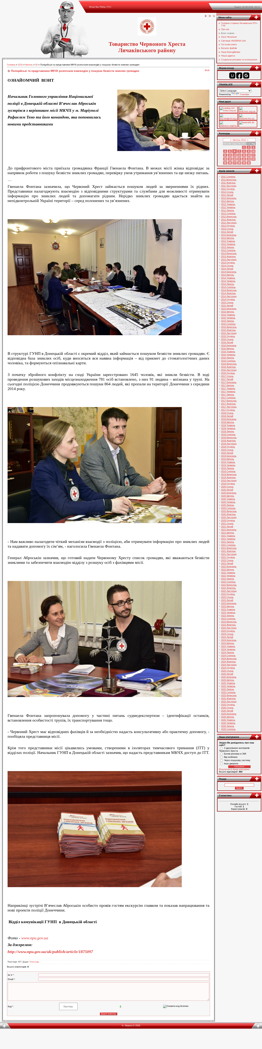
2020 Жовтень (228, 514)
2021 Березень (228, 529)
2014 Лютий (227, 268)
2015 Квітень (227, 311)
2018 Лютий (227, 416)
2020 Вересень (229, 511)
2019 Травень (228, 462)
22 (244, 159)
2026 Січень (227, 707)
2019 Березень (228, 456)
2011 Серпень (228, 176)
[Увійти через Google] (246, 75)
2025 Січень (227, 671)
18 (225, 159)
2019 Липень (227, 468)
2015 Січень (227, 302)
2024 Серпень (228, 655)
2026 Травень (228, 720)
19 (230, 159)
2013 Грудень (228, 262)
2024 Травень (228, 646)
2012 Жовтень (228, 219)
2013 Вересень (229, 253)
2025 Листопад (228, 701)
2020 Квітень (227, 496)
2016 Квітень (227, 348)
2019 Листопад (228, 480)
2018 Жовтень (228, 440)
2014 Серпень (228, 287)
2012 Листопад (228, 222)
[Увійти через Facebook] (239, 75)
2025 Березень (228, 677)
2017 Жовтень (228, 404)
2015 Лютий (227, 305)
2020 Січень (227, 486)
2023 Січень (227, 597)
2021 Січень (227, 523)
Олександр (34, 962)
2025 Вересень (229, 695)
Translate (244, 94)
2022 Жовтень (228, 588)
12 (230, 155)
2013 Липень (227, 247)
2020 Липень (227, 505)
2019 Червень (228, 465)
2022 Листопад (228, 591)
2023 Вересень (229, 621)
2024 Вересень (229, 658)
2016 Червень (228, 354)
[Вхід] (214, 16)
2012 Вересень (229, 216)
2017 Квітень (227, 385)
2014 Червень (228, 281)
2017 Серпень (228, 397)
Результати (225, 769)
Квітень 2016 (239, 140)
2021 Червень (228, 539)
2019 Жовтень (228, 477)
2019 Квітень (227, 459)
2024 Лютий (227, 637)
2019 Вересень (229, 474)
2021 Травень (228, 536)
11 (225, 155)
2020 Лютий (227, 489)
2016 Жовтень (228, 367)
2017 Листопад (228, 407)
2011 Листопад (228, 186)
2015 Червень (228, 318)
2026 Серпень (228, 729)
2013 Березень (228, 235)
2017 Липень (227, 394)
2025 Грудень (228, 704)
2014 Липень (227, 284)
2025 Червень (228, 686)
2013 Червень (228, 244)
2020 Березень (228, 493)
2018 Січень (227, 413)
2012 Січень (227, 192)
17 (253, 155)
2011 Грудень (228, 189)
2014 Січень (227, 265)
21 (239, 159)
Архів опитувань (241, 769)
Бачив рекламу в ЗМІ (235, 753)
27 (234, 163)
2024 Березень (228, 640)
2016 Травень (228, 351)
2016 (20, 64)
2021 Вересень (229, 548)
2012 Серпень (228, 213)
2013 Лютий (227, 232)
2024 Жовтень (228, 661)
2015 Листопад (228, 333)
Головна (11, 64)
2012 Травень (228, 204)
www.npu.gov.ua (34, 938)
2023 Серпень (228, 618)
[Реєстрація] (210, 16)
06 (36, 64)
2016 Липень (227, 357)
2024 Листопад (228, 664)
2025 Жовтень (228, 698)
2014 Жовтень (228, 293)
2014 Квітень (227, 275)
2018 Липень (227, 431)
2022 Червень (228, 575)
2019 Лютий (227, 453)
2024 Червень (228, 649)
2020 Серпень (228, 508)
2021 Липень (227, 542)
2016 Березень (228, 345)
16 (248, 155)
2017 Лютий (227, 379)
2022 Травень (228, 572)
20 (234, 159)
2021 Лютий (227, 526)
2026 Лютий (227, 710)
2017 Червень (228, 391)
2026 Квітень (227, 717)
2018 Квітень (227, 422)
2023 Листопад (228, 628)
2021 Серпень (228, 545)
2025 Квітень (227, 680)
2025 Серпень (228, 692)
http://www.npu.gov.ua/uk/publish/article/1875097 (50, 951)
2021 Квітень (227, 532)
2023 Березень (228, 603)
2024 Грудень (228, 668)
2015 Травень (228, 315)
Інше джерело (231, 763)
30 (248, 163)
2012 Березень (228, 198)
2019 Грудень (228, 483)
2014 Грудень (228, 299)
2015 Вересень (229, 327)
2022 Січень (227, 560)
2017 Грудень (228, 410)
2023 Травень (228, 609)
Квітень (29, 64)
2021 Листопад (228, 554)
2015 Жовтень (228, 330)
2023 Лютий (227, 600)
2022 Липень (227, 579)
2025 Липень (227, 689)
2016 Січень (227, 339)
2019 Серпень (228, 471)
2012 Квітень (227, 201)
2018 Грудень (228, 447)
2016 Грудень (228, 373)
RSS (109, 7)
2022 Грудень (228, 594)
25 (225, 163)
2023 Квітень (227, 606)
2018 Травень (228, 425)
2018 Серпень (228, 434)
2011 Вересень (228, 179)
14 (239, 155)
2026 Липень (227, 726)
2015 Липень (227, 321)
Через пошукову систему (237, 760)
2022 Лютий (227, 563)
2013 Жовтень (228, 256)
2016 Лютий (227, 342)
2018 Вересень (229, 437)
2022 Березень (228, 566)
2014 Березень (228, 272)
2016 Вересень (229, 364)
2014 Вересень (229, 290)
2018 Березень (228, 419)
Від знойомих (231, 757)
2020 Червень (228, 502)
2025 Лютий (227, 674)
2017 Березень (228, 382)
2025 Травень (228, 683)
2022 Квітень (227, 569)
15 (244, 155)
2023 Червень (228, 612)
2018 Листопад (228, 443)
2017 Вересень (229, 400)
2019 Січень (227, 450)
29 (244, 163)
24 (253, 159)
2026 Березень (228, 714)
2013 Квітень (227, 238)
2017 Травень (228, 388)
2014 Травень (228, 278)
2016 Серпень (228, 361)
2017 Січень (227, 376)
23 (248, 159)
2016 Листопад (228, 370)
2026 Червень (228, 723)
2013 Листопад (228, 259)
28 (239, 163)
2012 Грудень (228, 225)
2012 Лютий (227, 195)
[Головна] (206, 16)
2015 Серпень (228, 324)
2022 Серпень (228, 582)
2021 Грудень (228, 557)
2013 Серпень (228, 250)
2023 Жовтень (228, 625)
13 (234, 155)
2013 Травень (228, 241)
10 (253, 151)
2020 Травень (228, 499)
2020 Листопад (228, 517)
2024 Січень (227, 634)
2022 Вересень (229, 585)
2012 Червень (228, 207)
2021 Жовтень (228, 551)
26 (230, 163)
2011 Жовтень (228, 183)
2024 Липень (227, 652)
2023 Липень (227, 615)
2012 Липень (227, 210)
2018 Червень (228, 428)
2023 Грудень (228, 631)
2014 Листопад (228, 296)
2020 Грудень (228, 520)
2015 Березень (228, 308)
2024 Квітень (227, 643)
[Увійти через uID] (232, 75)
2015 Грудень (228, 336)
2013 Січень (227, 229)
